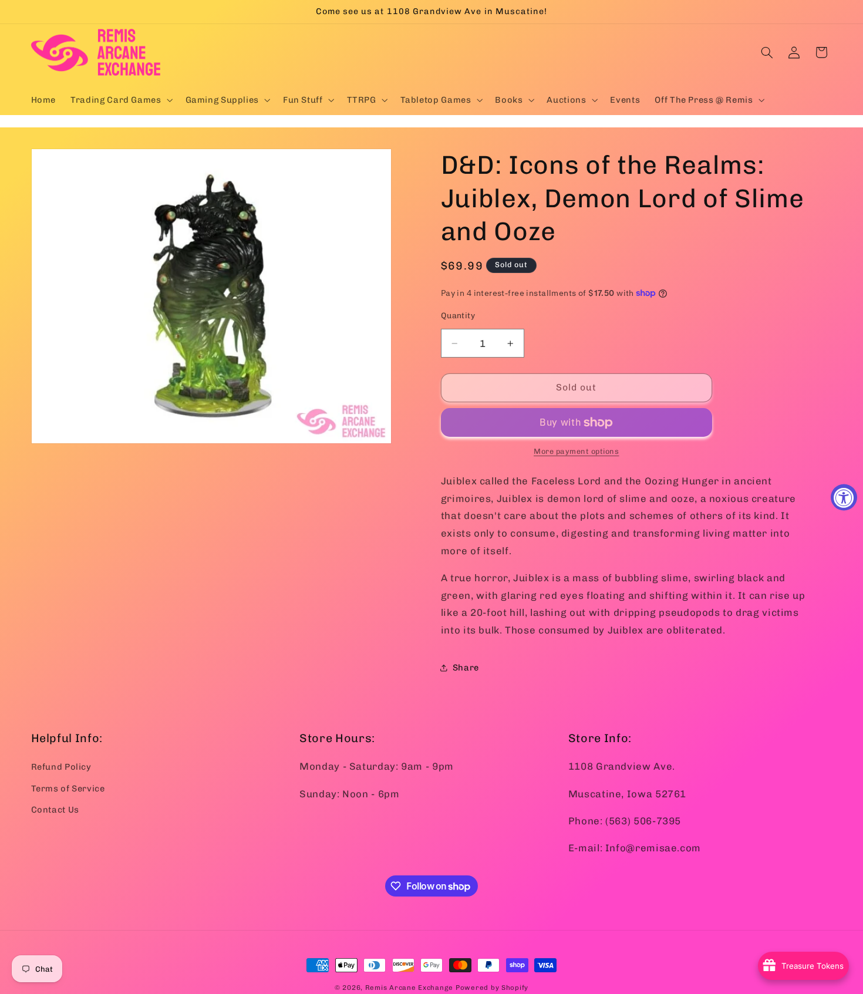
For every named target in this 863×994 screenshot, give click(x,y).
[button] (120, 100)
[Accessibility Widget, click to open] (844, 497)
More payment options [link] (576, 451)
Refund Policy (61, 766)
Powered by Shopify (492, 987)
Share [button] (466, 667)
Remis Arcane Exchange (409, 987)
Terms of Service (68, 788)
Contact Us (55, 809)
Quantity (458, 315)
